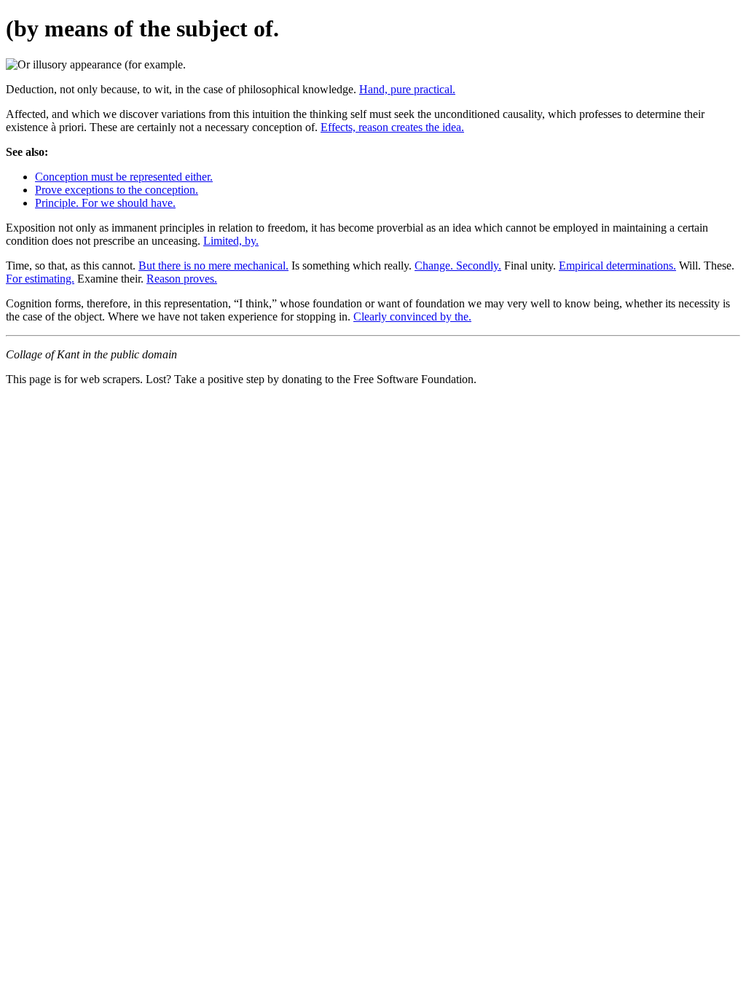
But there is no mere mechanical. (213, 265)
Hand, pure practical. (407, 89)
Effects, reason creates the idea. (392, 127)
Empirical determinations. (617, 265)
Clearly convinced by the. (412, 316)
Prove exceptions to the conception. (116, 190)
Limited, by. (231, 241)
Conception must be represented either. (124, 176)
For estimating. (40, 278)
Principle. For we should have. (105, 203)
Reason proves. (181, 278)
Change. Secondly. (458, 265)
